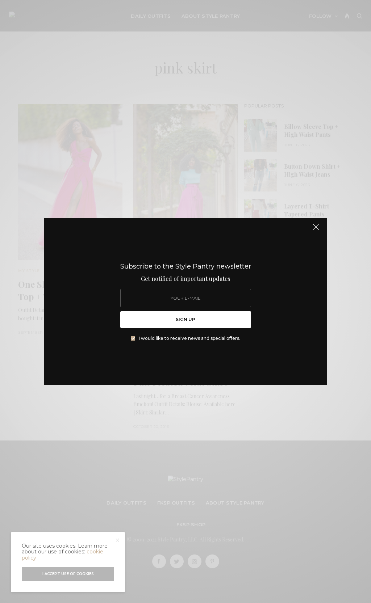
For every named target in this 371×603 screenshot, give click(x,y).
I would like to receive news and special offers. (189, 338)
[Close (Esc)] (316, 230)
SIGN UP (185, 319)
